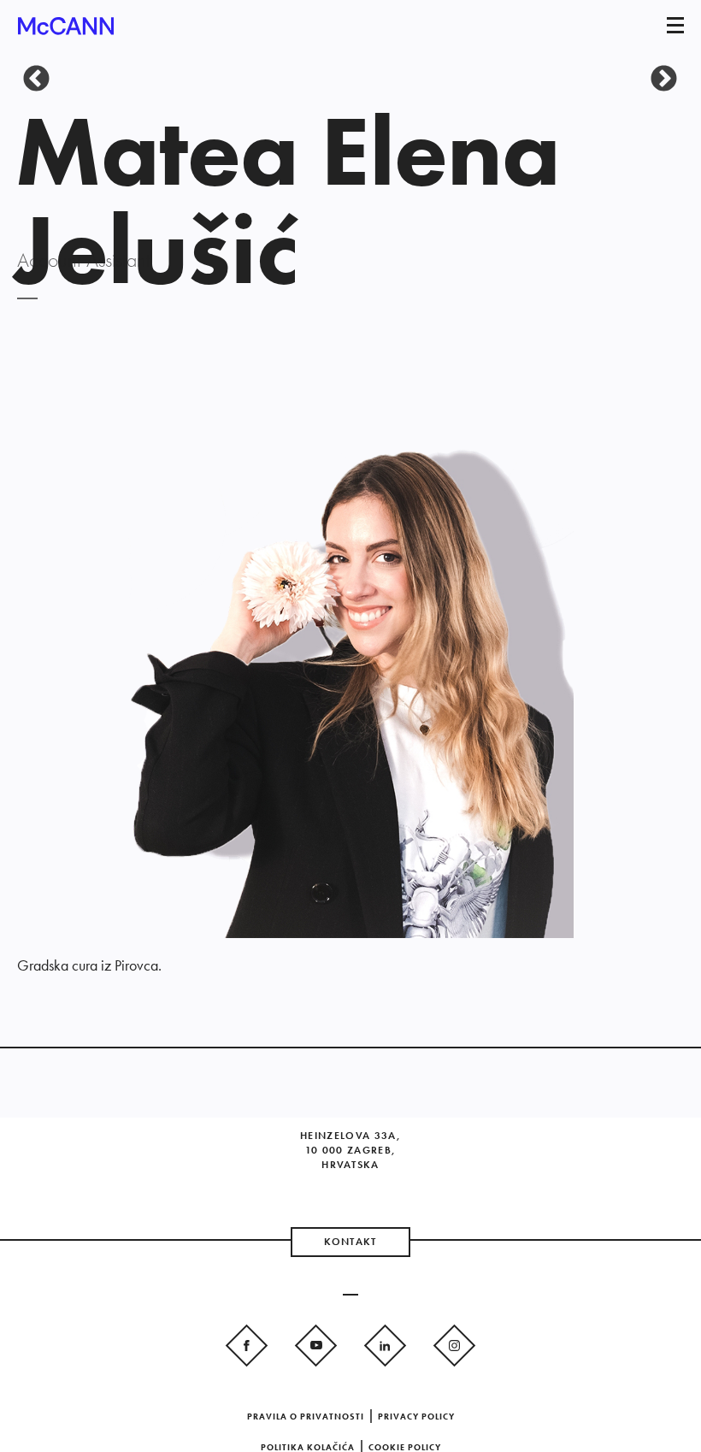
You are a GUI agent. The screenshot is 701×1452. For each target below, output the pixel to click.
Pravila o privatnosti (305, 1416)
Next (657, 73)
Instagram (454, 1344)
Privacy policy (416, 1416)
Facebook (246, 1344)
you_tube (316, 1344)
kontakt (350, 1241)
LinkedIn (385, 1344)
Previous (29, 73)
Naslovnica (66, 30)
